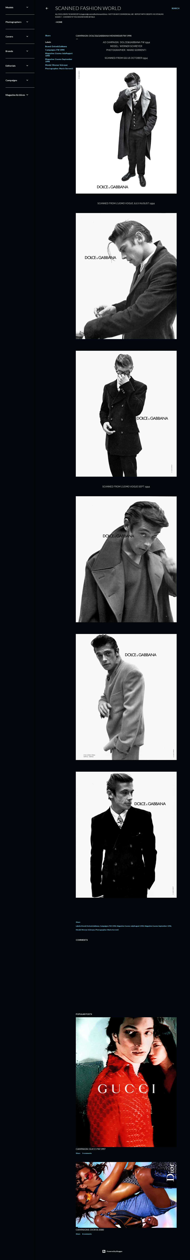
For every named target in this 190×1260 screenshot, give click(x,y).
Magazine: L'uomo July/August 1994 (130, 926)
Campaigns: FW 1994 (54, 50)
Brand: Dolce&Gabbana (56, 46)
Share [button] (47, 35)
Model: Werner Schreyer (56, 65)
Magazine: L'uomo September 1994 (158, 926)
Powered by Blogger (114, 1251)
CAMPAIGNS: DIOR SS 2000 (90, 1229)
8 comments (87, 1234)
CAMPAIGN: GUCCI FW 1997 (90, 1149)
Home (59, 22)
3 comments (87, 1153)
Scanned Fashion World (88, 8)
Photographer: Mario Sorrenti (59, 68)
